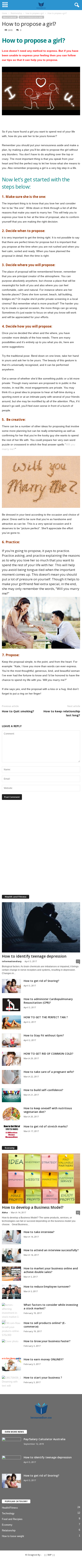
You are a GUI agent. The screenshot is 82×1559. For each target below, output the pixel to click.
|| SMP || (49, 1554)
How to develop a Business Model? (33, 1207)
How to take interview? (39, 1232)
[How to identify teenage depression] (41, 927)
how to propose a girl (31, 17)
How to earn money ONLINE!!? (44, 1359)
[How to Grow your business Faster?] (11, 1346)
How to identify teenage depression (34, 956)
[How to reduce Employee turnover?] (11, 1292)
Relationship (9, 17)
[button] (76, 5)
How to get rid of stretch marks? (46, 1126)
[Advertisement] (41, 847)
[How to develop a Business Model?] (41, 1178)
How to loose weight (13, 1536)
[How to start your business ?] (11, 1383)
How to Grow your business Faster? (47, 1341)
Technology (8, 1513)
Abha (5, 1212)
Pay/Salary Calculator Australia (44, 1439)
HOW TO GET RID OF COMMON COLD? (48, 1053)
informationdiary (12, 961)
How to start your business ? (43, 1377)
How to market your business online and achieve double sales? (51, 1270)
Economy (7, 1524)
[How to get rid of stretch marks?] (11, 1132)
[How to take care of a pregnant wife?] (11, 1077)
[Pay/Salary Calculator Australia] (11, 1444)
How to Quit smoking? (18, 711)
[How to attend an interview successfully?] (11, 1255)
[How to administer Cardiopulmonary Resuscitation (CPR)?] (11, 1004)
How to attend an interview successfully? (51, 1250)
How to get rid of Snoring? (41, 981)
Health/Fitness (10, 1507)
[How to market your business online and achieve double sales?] (11, 1274)
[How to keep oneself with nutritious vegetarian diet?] (11, 1113)
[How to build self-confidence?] (11, 1095)
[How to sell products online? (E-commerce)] (11, 1329)
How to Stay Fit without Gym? (44, 1035)
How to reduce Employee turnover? (47, 1286)
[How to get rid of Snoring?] (11, 986)
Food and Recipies (12, 1519)
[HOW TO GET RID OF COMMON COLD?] (11, 1059)
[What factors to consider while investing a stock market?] (11, 1313)
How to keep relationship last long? (61, 713)
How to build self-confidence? (43, 1090)
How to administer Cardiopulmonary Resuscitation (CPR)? (48, 1000)
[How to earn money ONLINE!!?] (11, 1365)
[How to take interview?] (11, 1237)
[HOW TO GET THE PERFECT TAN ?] (11, 1022)
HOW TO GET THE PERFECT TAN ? (46, 1017)
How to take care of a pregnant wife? (49, 1072)
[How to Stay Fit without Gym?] (11, 1041)
